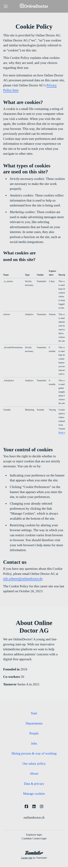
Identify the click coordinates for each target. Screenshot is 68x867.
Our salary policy (34, 763)
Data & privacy (34, 784)
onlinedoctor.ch (34, 817)
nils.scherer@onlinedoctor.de (22, 579)
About (34, 773)
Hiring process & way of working (34, 753)
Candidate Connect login (34, 838)
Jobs (34, 743)
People (34, 733)
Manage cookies (34, 794)
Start (34, 713)
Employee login (34, 834)
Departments (34, 723)
